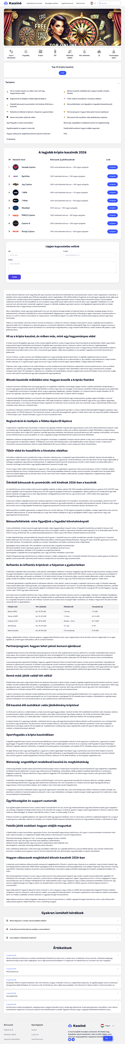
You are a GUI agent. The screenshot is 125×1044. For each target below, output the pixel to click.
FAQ (65, 134)
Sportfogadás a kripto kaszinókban (20, 123)
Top (106, 1038)
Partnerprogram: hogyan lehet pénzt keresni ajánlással (87, 112)
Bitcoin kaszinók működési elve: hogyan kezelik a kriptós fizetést (88, 92)
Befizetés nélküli (10, 1034)
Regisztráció (8, 1030)
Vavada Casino (28, 167)
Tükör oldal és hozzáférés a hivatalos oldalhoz (84, 99)
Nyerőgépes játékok (51, 3)
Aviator (34, 1030)
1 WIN (24, 192)
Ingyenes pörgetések (12, 1039)
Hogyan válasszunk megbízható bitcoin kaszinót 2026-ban (28, 134)
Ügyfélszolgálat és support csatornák (21, 128)
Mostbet (26, 208)
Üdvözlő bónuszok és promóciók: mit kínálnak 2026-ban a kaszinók (31, 105)
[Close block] (119, 83)
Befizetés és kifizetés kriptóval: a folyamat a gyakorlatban (31, 112)
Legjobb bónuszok (67, 3)
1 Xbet (25, 200)
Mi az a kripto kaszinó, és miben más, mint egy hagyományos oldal (27, 92)
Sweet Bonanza (37, 1039)
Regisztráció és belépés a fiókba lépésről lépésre (28, 99)
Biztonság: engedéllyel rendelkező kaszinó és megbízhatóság (86, 123)
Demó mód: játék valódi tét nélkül (22, 117)
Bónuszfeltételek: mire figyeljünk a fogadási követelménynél (89, 104)
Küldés (14, 277)
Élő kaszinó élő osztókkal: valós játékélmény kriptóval (87, 117)
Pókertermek (80, 3)
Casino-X (26, 223)
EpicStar (26, 176)
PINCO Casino (28, 215)
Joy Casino (27, 184)
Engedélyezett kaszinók (34, 3)
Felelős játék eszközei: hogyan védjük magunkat (82, 128)
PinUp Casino (28, 231)
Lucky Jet (35, 1034)
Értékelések (11, 139)
